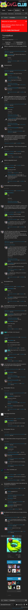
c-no (5, 135)
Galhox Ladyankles (9, 46)
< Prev (2, 536)
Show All (18, 574)
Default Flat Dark (6, 604)
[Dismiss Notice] (26, 21)
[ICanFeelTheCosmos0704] (10, 571)
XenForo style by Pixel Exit (17, 608)
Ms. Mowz (16, 337)
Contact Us (20, 604)
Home (3, 10)
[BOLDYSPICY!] (14, 571)
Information (19, 44)
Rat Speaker (7, 281)
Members (17, 10)
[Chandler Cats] (18, 587)
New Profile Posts (18, 13)
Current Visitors (4, 13)
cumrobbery (11, 51)
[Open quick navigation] (26, 17)
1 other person (23, 84)
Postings (8, 44)
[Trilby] (10, 583)
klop (5, 413)
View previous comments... (10, 244)
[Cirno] (18, 583)
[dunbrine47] (18, 566)
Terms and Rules (24, 607)
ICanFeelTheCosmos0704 (19, 51)
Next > (20, 536)
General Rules (6, 27)
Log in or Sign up (22, 1)
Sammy (6, 65)
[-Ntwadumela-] (10, 587)
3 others (22, 488)
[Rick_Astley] (14, 566)
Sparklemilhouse (8, 305)
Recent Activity (20, 42)
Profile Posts (8, 42)
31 (19, 562)
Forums (10, 10)
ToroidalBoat (11, 54)
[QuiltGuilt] (18, 571)
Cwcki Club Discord (13, 30)
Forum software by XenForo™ (6, 608)
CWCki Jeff (7, 51)
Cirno (20, 480)
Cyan (20, 347)
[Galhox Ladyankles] (14, 587)
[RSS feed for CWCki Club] (26, 605)
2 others (22, 369)
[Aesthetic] (10, 566)
